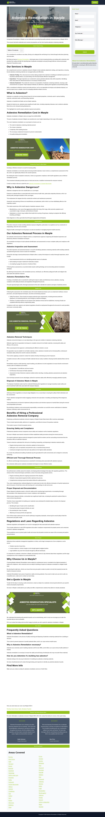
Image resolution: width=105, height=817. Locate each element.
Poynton (29, 708)
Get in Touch (38, 537)
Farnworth (41, 779)
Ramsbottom (42, 790)
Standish (41, 806)
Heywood (41, 768)
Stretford (10, 789)
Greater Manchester (13, 784)
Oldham (10, 786)
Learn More (38, 389)
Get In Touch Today (38, 45)
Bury (40, 777)
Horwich (41, 800)
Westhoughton (42, 793)
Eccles (40, 756)
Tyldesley (41, 781)
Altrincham (11, 802)
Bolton (40, 786)
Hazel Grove (15, 708)
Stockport (24, 708)
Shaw (9, 807)
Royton (10, 800)
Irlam (40, 765)
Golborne (41, 795)
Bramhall (10, 768)
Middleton (11, 805)
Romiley (9, 708)
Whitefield (41, 763)
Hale (9, 798)
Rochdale (41, 770)
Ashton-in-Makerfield (44, 802)
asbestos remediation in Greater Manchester (40, 183)
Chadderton (11, 791)
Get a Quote (37, 26)
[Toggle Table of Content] (20, 50)
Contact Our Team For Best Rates (38, 164)
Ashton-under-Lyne (13, 775)
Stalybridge (11, 773)
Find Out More (38, 221)
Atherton (41, 784)
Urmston (41, 758)
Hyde (19, 708)
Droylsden (11, 777)
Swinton (41, 761)
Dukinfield (11, 770)
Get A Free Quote (38, 746)
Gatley (10, 780)
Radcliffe (41, 772)
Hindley (41, 797)
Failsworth (11, 782)
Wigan (40, 804)
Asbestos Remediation (23, 59)
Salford (10, 796)
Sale (9, 793)
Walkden (41, 774)
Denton (10, 766)
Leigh (40, 788)
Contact (95, 2)
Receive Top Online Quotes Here (38, 712)
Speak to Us (38, 288)
